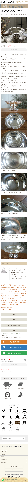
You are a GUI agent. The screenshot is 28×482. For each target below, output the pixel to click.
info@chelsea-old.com (17, 371)
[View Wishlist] (20, 2)
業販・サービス (14, 462)
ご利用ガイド (14, 459)
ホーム (2, 14)
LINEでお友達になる (14, 466)
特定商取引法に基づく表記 (9, 474)
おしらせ (3, 454)
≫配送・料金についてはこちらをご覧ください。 (11, 333)
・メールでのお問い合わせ (11, 479)
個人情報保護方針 (16, 474)
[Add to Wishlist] (25, 47)
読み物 (2, 456)
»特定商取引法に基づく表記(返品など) (7, 361)
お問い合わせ (14, 469)
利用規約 (21, 474)
